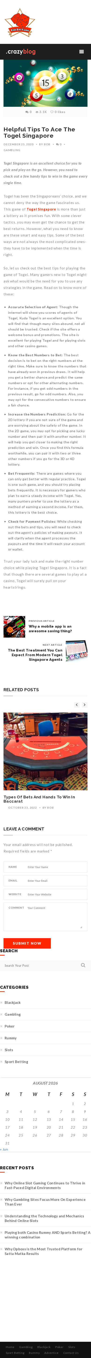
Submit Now (27, 943)
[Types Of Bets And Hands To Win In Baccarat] (46, 751)
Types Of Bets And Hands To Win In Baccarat (39, 799)
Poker (10, 1026)
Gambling (12, 150)
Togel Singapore (41, 209)
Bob (47, 144)
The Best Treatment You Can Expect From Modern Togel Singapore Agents (35, 655)
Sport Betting (16, 1062)
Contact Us (71, 1353)
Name (13, 866)
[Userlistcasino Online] (19, 23)
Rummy (11, 1038)
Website (15, 894)
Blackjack (13, 1002)
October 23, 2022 (22, 807)
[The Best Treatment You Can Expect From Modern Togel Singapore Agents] (77, 650)
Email (13, 880)
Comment (16, 907)
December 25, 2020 (19, 144)
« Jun (4, 1149)
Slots (9, 1050)
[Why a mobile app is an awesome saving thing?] (14, 627)
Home (10, 1347)
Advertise (51, 1353)
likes (60, 112)
